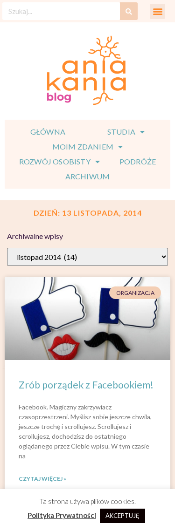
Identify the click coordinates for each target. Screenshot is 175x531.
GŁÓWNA (47, 131)
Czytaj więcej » (42, 478)
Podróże (137, 161)
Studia (121, 131)
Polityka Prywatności (62, 515)
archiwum (87, 176)
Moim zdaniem (82, 146)
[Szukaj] (129, 11)
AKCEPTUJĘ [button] (122, 515)
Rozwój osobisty (55, 161)
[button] (157, 11)
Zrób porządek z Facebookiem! (86, 384)
